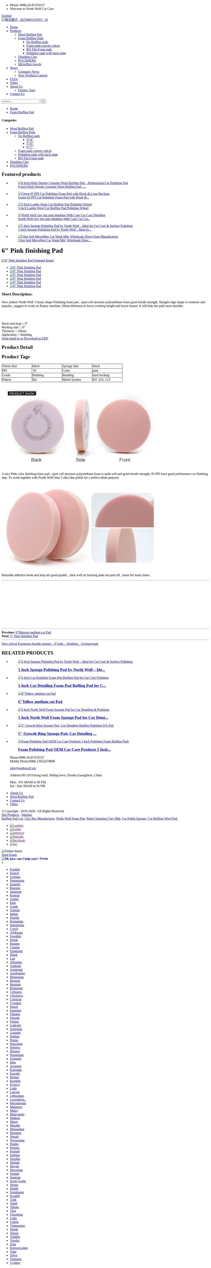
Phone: (14, 5)
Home (14, 27)
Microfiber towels (29, 64)
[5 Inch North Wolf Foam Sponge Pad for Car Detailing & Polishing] (63, 709)
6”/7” (29, 147)
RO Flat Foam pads (39, 49)
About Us (16, 86)
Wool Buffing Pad (30, 34)
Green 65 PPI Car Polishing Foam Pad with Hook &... (53, 197)
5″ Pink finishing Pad (24, 636)
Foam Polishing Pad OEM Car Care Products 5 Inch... (64, 749)
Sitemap (26, 815)
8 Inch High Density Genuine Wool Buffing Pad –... (52, 186)
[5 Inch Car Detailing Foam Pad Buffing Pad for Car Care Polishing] (63, 677)
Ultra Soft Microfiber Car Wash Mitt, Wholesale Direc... (54, 240)
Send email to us (12, 338)
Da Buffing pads (37, 42)
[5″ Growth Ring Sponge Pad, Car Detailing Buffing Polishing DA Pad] (66, 725)
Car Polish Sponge (134, 818)
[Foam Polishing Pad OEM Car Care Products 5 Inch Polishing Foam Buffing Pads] (73, 741)
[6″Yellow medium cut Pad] (37, 693)
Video (14, 83)
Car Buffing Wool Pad (162, 818)
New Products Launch (32, 75)
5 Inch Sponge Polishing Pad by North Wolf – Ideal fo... (54, 229)
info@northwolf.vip (23, 768)
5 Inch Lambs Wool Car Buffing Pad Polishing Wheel (53, 208)
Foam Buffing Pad (22, 112)
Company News (28, 71)
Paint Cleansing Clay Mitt (103, 818)
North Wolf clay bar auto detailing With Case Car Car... (54, 219)
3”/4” (29, 139)
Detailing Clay (27, 57)
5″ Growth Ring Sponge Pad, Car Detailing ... (57, 733)
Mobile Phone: (19, 761)
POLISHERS (27, 60)
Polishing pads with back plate (46, 53)
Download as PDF (36, 338)
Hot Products (10, 815)
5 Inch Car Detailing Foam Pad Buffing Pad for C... (62, 685)
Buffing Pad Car (12, 818)
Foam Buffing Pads (30, 38)
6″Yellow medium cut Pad (40, 701)
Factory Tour (26, 90)
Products (15, 31)
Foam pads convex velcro (43, 45)
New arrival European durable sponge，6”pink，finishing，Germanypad (50, 643)
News (14, 68)
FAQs (14, 79)
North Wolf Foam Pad (70, 818)
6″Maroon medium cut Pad (33, 632)
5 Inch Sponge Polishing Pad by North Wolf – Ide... (61, 669)
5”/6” (29, 143)
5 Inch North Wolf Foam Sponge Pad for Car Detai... (63, 717)
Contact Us (17, 94)
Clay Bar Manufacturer (39, 818)
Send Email (9, 855)
